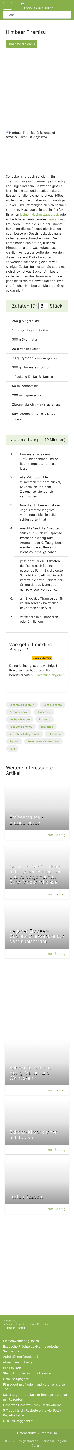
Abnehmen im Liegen (18, 1362)
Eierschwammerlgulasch (21, 1341)
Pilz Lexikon (12, 1368)
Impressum (49, 1433)
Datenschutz (26, 1433)
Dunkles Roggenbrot (18, 1421)
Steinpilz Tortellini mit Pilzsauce (27, 1373)
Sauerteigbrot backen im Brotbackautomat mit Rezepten (35, 1397)
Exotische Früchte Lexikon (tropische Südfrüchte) (31, 1348)
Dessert (53, 219)
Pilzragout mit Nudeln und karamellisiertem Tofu (35, 1386)
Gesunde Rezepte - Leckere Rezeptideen (28, 1324)
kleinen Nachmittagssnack (39, 214)
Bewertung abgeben (49, 675)
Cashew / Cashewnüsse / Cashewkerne (32, 1405)
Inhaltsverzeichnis (21, 44)
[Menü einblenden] (7, 6)
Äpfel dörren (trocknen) (20, 1357)
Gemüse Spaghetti (16, 1379)
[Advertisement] (37, 88)
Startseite (11, 1320)
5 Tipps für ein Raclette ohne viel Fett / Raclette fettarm (32, 1412)
